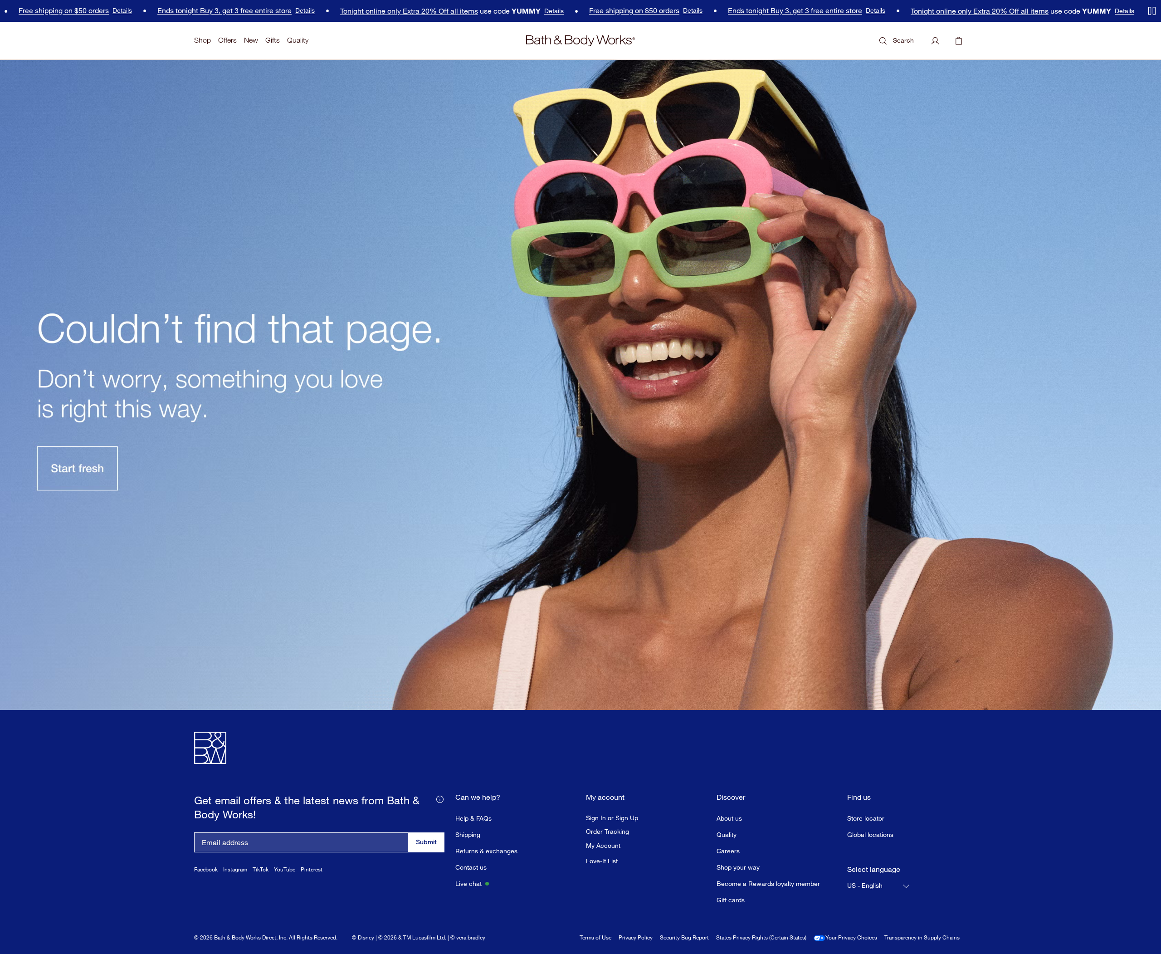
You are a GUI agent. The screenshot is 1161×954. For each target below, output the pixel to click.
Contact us (471, 867)
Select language (873, 869)
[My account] (935, 41)
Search (903, 40)
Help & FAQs (473, 818)
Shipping (467, 834)
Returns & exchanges (486, 851)
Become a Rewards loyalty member (768, 883)
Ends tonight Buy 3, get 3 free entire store (186, 10)
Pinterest (311, 869)
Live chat (468, 883)
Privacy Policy (636, 937)
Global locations (870, 834)
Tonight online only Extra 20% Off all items (371, 11)
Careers (728, 851)
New (251, 40)
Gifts (272, 40)
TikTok (260, 869)
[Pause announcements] (1152, 11)
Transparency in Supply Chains (922, 937)
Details (84, 10)
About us (729, 818)
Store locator (865, 818)
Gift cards (731, 900)
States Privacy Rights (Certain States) (761, 937)
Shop (202, 40)
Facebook (206, 869)
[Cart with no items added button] (959, 41)
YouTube (284, 869)
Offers (227, 40)
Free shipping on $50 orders (596, 10)
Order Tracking (607, 831)
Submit (426, 842)
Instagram (235, 869)
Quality (297, 40)
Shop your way (738, 867)
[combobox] (879, 886)
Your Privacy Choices (851, 937)
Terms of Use (595, 937)
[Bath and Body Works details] (439, 798)
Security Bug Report (684, 937)
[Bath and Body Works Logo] (580, 40)
